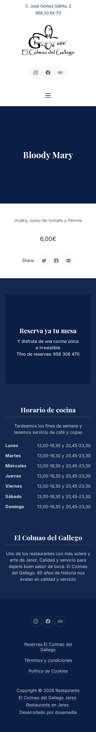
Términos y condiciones (48, 660)
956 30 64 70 (48, 12)
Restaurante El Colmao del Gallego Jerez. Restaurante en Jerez (49, 697)
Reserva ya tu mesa (48, 330)
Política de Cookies (48, 671)
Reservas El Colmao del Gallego (48, 647)
